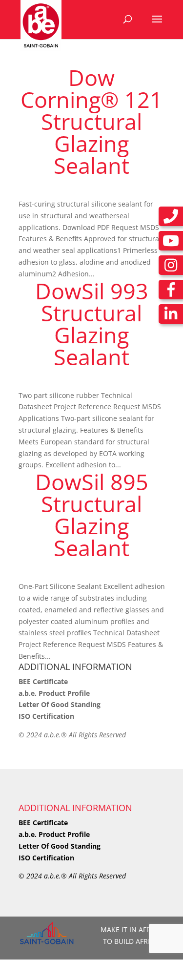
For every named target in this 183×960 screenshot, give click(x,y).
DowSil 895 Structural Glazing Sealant (91, 515)
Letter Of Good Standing (60, 704)
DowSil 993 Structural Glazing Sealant (91, 324)
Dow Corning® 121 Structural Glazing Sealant (91, 121)
